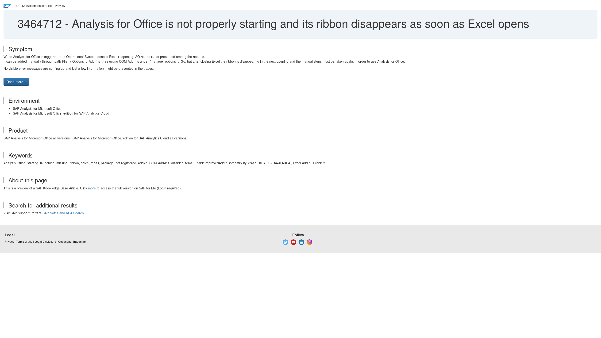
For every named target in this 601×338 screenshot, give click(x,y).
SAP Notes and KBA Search (63, 213)
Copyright (64, 241)
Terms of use (24, 241)
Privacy (9, 241)
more (92, 188)
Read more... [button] (16, 81)
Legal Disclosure (45, 241)
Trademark (79, 241)
